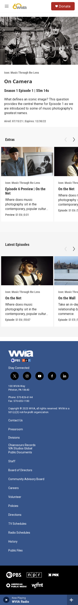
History (12, 541)
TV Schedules (17, 523)
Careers (13, 488)
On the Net (66, 189)
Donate (65, 6)
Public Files (15, 550)
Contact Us (15, 420)
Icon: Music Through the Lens (21, 72)
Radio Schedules (19, 532)
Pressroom (15, 429)
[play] (6, 600)
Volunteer (14, 497)
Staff (11, 461)
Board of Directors (20, 470)
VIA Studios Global (20, 448)
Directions (14, 514)
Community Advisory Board (26, 479)
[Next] (74, 139)
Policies (13, 505)
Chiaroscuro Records (22, 445)
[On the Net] (27, 270)
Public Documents (20, 452)
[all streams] (72, 600)
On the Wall (67, 298)
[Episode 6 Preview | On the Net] (27, 161)
